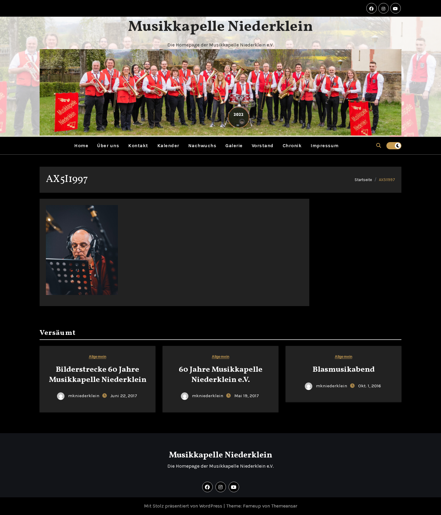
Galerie (234, 145)
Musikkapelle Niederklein (220, 26)
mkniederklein (83, 395)
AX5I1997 (387, 179)
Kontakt (138, 145)
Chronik (292, 145)
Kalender (168, 145)
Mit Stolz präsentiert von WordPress (184, 506)
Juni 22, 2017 (123, 395)
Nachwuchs (202, 145)
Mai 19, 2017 (246, 395)
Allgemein (97, 357)
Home (81, 145)
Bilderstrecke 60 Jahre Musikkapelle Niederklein (97, 374)
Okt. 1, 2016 (369, 385)
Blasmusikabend (344, 369)
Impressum (324, 145)
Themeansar (284, 506)
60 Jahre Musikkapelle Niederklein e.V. (220, 374)
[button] (378, 145)
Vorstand (263, 145)
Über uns (108, 145)
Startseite (363, 179)
